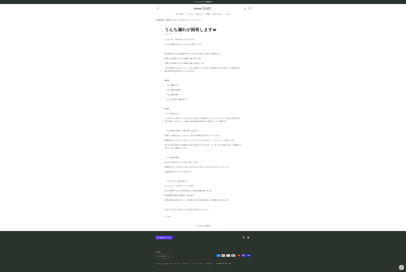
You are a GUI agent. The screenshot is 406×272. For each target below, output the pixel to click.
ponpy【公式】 (164, 263)
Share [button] (169, 216)
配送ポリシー (210, 263)
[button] (157, 8)
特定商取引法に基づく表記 (223, 263)
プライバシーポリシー (198, 263)
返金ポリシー (186, 263)
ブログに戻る (204, 226)
